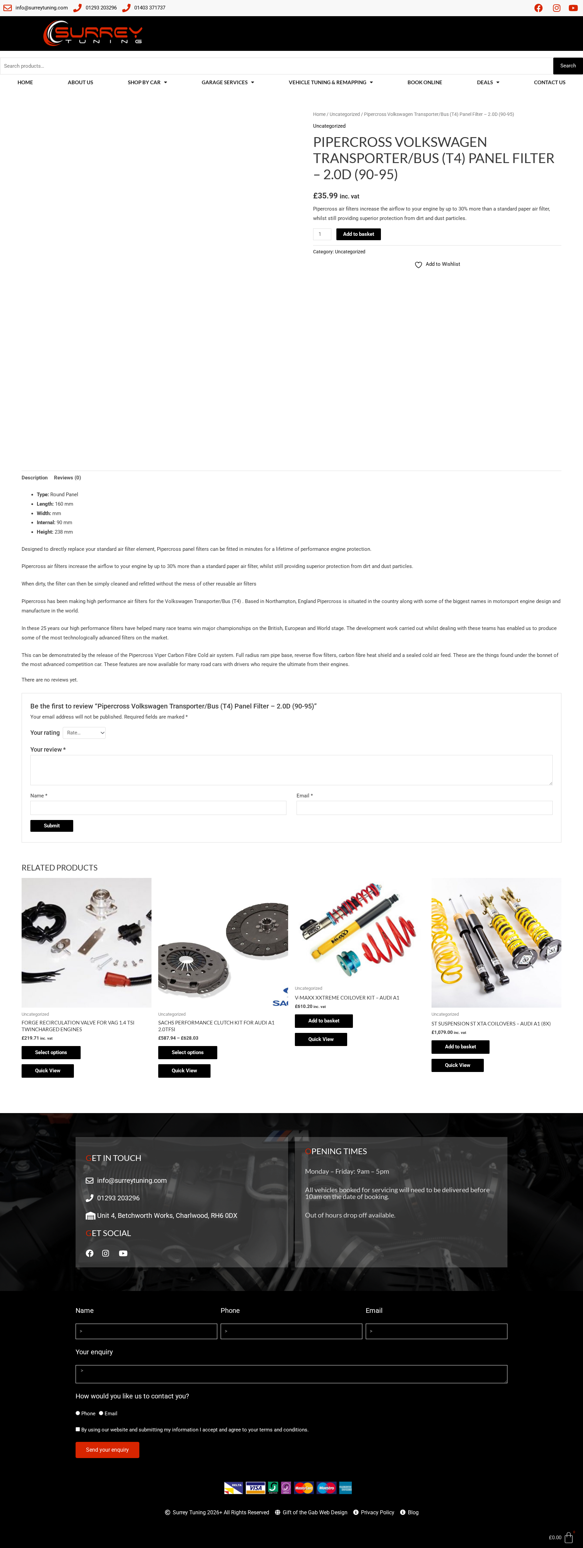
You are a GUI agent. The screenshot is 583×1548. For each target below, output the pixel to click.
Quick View (47, 1071)
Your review (48, 749)
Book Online (425, 82)
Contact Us (549, 82)
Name (38, 796)
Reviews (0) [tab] (67, 478)
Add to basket (358, 234)
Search (568, 66)
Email (305, 796)
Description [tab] (35, 478)
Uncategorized (345, 114)
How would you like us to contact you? (132, 1396)
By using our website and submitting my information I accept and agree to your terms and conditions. (195, 1430)
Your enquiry (94, 1352)
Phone (230, 1310)
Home (25, 82)
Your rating (45, 732)
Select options (51, 1052)
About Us (80, 82)
